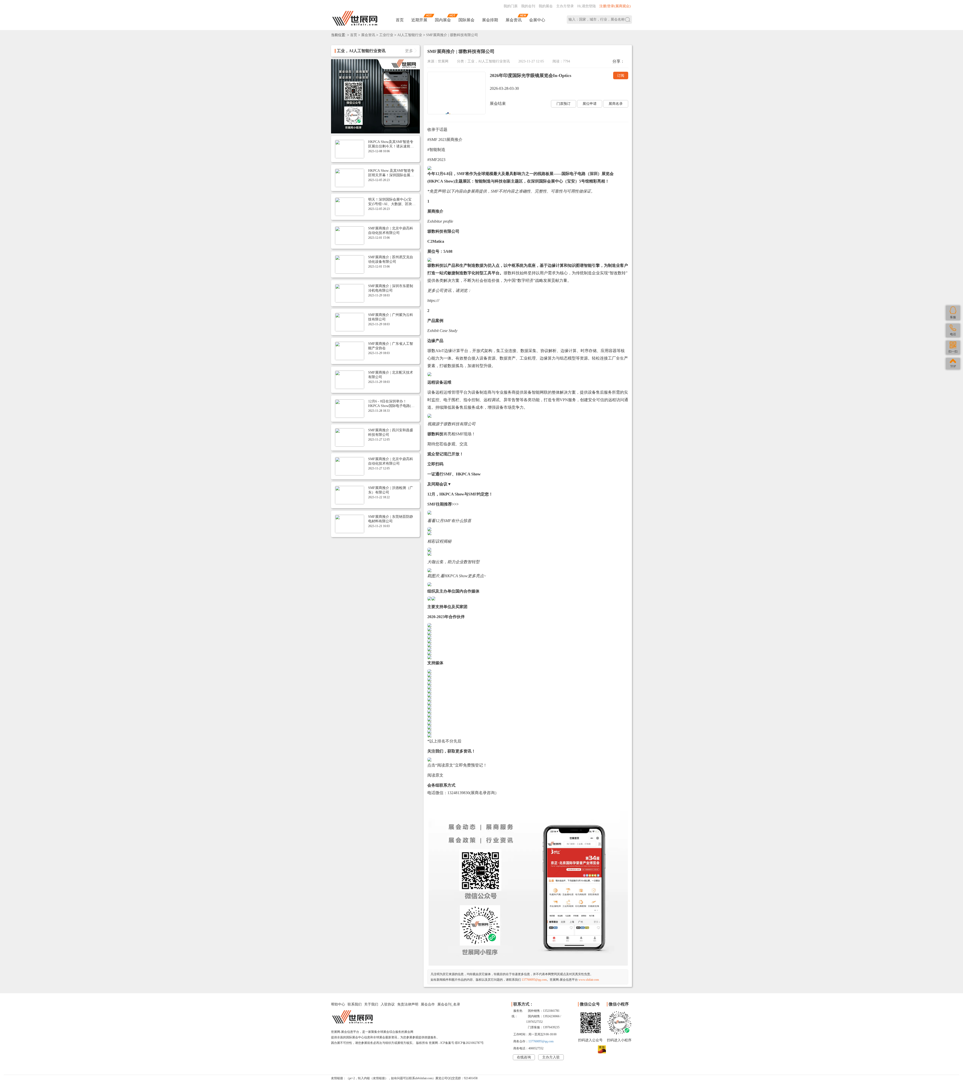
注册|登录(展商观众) (615, 6)
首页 (400, 20)
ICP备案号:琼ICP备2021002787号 (462, 1043)
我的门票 (511, 6)
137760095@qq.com (534, 979)
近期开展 (419, 20)
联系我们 (355, 1004)
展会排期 (490, 20)
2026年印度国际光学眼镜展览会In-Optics (530, 75)
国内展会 (443, 20)
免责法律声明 (407, 1004)
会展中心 (537, 20)
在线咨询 (524, 1057)
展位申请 (590, 104)
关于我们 (371, 1004)
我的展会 (546, 6)
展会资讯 (514, 20)
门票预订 (563, 104)
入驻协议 (388, 1004)
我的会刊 (528, 6)
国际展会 (466, 20)
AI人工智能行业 (409, 35)
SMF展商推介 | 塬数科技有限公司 (452, 35)
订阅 (620, 75)
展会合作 (428, 1004)
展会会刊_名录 (448, 1004)
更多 (409, 51)
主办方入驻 (551, 1057)
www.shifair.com (589, 979)
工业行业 (386, 35)
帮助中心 (338, 1004)
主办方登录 (565, 6)
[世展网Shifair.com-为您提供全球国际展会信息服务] (355, 18)
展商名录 (616, 104)
